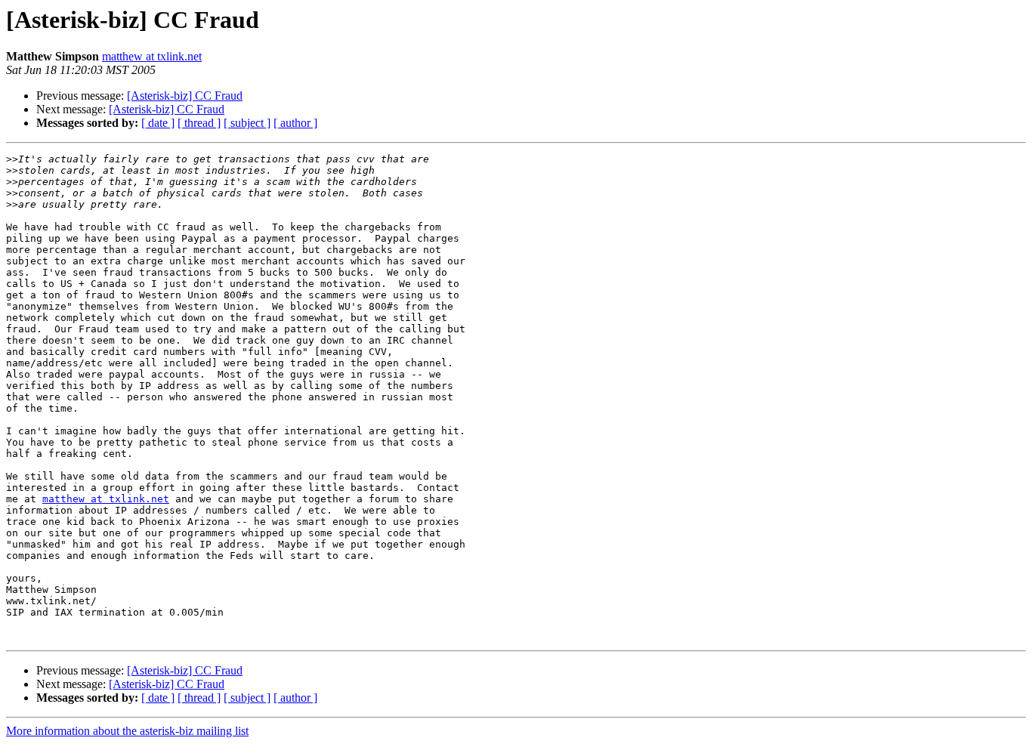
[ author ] (295, 122)
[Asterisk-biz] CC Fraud (185, 95)
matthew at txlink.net (152, 56)
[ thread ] (199, 122)
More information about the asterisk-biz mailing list (127, 730)
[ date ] (158, 122)
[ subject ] (247, 122)
